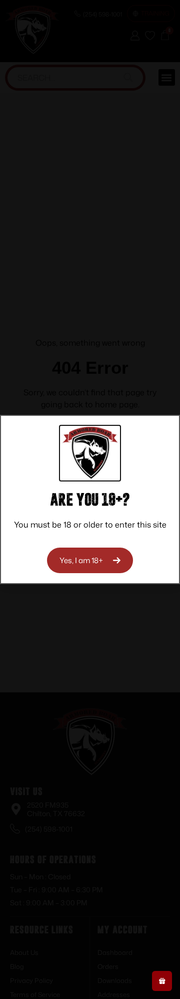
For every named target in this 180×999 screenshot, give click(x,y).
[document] (90, 499)
